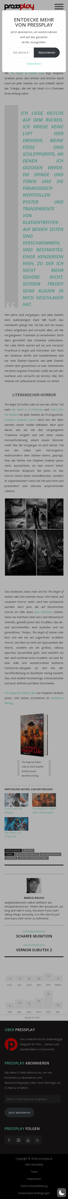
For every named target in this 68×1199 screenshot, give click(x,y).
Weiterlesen (34, 63)
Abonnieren (46, 52)
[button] (61, 1192)
